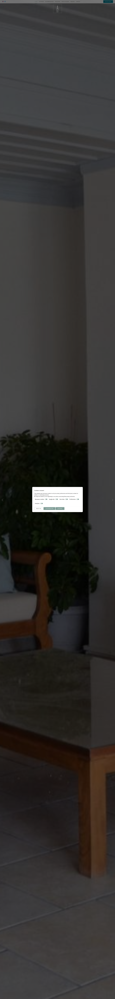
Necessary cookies (39, 499)
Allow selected (49, 508)
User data (61, 499)
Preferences (72, 499)
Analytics (37, 503)
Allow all (60, 508)
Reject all (38, 508)
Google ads (52, 499)
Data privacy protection (69, 496)
